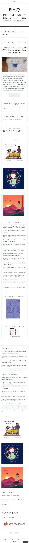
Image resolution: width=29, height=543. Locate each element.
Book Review (8, 42)
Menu (15, 1)
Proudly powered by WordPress (10, 539)
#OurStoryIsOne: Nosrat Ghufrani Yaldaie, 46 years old (13, 407)
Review (13, 44)
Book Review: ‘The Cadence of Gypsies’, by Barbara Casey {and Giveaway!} (14, 50)
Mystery (24, 42)
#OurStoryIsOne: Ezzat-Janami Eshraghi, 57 (12, 279)
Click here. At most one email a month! (12, 119)
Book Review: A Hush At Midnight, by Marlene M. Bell (13, 370)
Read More (15, 95)
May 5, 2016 (14, 55)
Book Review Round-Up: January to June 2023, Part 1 (14, 272)
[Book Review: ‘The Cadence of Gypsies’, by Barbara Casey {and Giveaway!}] (15, 71)
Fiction (17, 42)
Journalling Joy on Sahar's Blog (14, 16)
